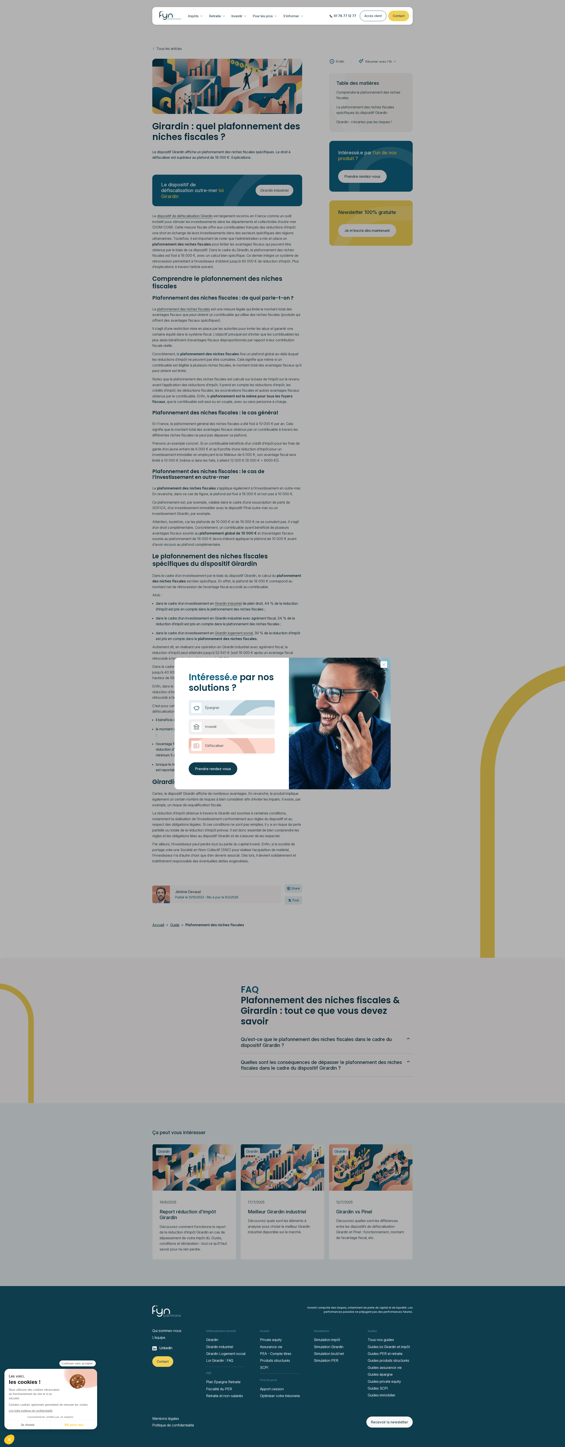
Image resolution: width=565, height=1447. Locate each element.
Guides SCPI (378, 1388)
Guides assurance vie (385, 1367)
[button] (195, 16)
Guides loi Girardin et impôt (389, 1347)
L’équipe (158, 1337)
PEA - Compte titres (275, 1353)
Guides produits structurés (388, 1360)
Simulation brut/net (329, 1353)
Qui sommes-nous (166, 1330)
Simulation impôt (327, 1339)
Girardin (212, 1339)
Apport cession (272, 1389)
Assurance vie (271, 1347)
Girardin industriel (219, 1347)
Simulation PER (326, 1360)
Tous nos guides (381, 1339)
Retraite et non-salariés (224, 1396)
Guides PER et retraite (385, 1353)
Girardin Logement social (225, 1353)
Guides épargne (380, 1374)
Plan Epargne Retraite (223, 1382)
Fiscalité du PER (219, 1389)
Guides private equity (384, 1381)
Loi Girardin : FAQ (219, 1360)
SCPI (264, 1367)
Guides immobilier (381, 1395)
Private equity (271, 1339)
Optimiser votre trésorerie (280, 1396)
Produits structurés (275, 1360)
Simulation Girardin (328, 1347)
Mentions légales (165, 1418)
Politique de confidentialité (173, 1425)
